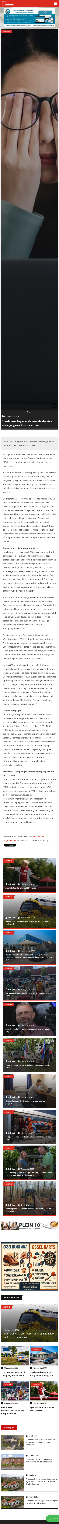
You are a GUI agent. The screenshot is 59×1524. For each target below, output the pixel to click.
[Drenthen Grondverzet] (29, 17)
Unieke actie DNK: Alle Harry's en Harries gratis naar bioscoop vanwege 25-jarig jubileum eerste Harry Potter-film (28, 957)
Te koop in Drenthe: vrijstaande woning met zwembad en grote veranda (42, 1501)
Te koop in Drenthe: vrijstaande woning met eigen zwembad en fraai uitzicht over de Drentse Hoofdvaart (42, 1481)
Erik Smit (11, 884)
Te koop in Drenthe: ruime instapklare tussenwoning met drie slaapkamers (39, 1460)
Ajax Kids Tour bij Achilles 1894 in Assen (21, 888)
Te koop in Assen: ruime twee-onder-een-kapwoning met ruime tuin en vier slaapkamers (41, 1442)
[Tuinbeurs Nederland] (29, 1266)
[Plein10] (29, 1225)
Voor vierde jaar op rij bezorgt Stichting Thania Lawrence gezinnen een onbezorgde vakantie (28, 1174)
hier (27, 840)
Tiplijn (54, 1518)
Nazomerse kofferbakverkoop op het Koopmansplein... (13, 1410)
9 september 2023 (11, 416)
